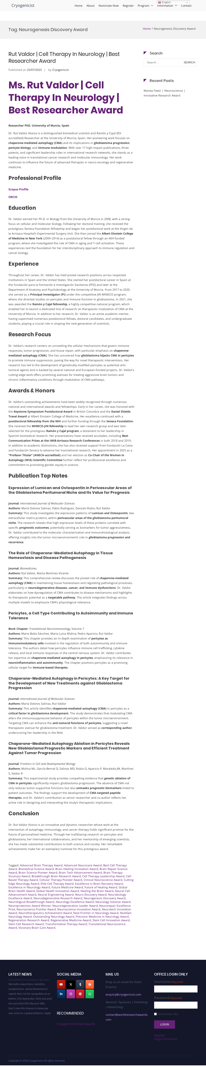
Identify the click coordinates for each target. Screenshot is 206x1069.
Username (168, 982)
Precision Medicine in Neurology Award (102, 916)
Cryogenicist (22, 5)
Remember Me (168, 1014)
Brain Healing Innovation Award (76, 869)
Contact (186, 5)
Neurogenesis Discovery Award (105, 898)
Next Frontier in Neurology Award (95, 913)
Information (165, 5)
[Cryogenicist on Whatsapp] (89, 993)
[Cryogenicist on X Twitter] (71, 984)
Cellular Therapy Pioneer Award (60, 880)
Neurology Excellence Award (75, 902)
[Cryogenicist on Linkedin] (61, 993)
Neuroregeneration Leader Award (75, 906)
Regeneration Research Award (28, 920)
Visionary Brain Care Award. (37, 928)
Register (128, 5)
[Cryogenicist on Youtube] (61, 984)
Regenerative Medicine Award (71, 920)
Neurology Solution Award (113, 902)
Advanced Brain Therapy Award (41, 865)
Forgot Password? (165, 1039)
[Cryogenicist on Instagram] (71, 993)
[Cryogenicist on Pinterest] (80, 993)
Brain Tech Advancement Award (80, 872)
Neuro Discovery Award (91, 894)
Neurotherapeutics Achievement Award (45, 913)
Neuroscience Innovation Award (78, 909)
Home (78, 5)
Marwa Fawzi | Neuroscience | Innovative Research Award (164, 93)
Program (143, 5)
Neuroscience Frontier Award (36, 909)
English (166, 2)
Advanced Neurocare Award (83, 865)
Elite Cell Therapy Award (57, 884)
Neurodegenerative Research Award (57, 898)
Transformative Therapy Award (66, 924)
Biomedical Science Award (36, 869)
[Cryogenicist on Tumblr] (80, 984)
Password (168, 998)
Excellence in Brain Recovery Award (99, 884)
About (91, 5)
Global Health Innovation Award (57, 891)
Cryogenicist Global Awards (76, 1024)
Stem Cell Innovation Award (111, 920)
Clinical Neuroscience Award (103, 880)
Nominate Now (109, 5)
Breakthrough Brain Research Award (56, 876)
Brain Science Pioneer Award (38, 872)
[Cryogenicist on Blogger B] (89, 984)
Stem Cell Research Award (26, 924)
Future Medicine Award (67, 887)
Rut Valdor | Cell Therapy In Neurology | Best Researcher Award (64, 57)
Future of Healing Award (100, 887)
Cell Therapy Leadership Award (103, 876)
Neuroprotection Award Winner (29, 906)
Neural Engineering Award (56, 894)
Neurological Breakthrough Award (31, 902)
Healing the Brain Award (96, 891)
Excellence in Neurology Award (29, 887)
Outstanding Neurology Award (53, 916)
